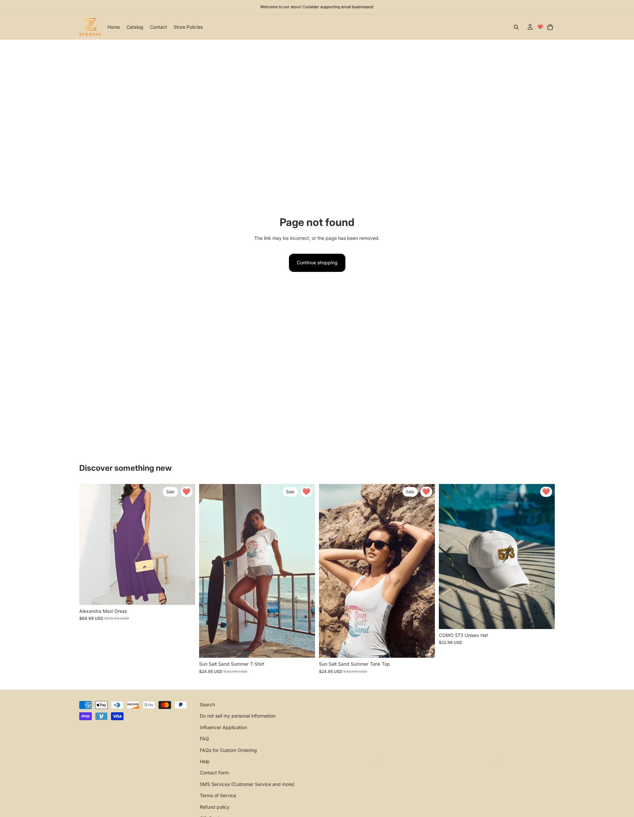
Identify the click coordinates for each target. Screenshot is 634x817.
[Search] (516, 27)
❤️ (540, 26)
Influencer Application (223, 727)
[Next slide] (185, 544)
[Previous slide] (89, 544)
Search (207, 704)
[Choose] (185, 595)
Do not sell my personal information (237, 716)
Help (205, 761)
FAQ (204, 738)
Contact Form (214, 773)
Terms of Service (218, 795)
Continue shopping (317, 262)
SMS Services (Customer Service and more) (247, 784)
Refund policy (214, 807)
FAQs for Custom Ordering (228, 750)
